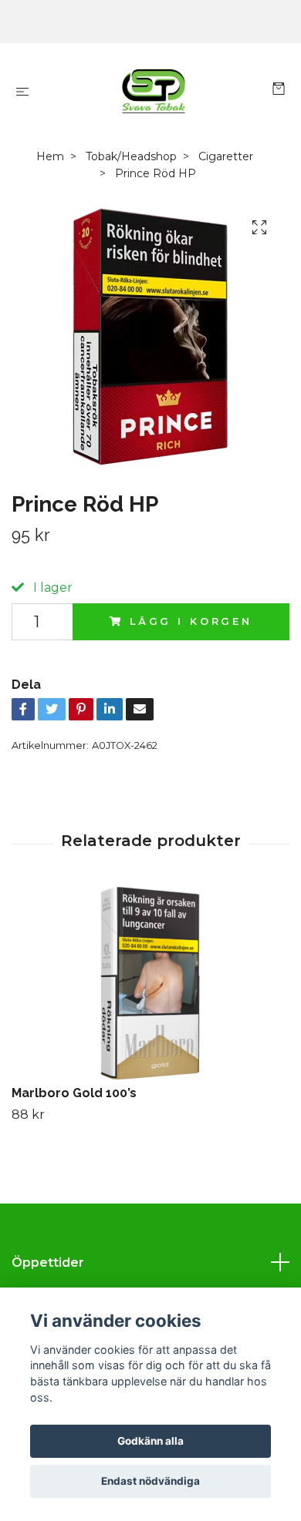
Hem (50, 156)
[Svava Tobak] (153, 90)
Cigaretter (225, 156)
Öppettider (48, 1262)
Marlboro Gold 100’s (74, 1093)
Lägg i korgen (191, 621)
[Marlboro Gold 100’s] (150, 983)
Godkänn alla (150, 1441)
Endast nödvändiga (150, 1481)
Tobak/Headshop (131, 156)
